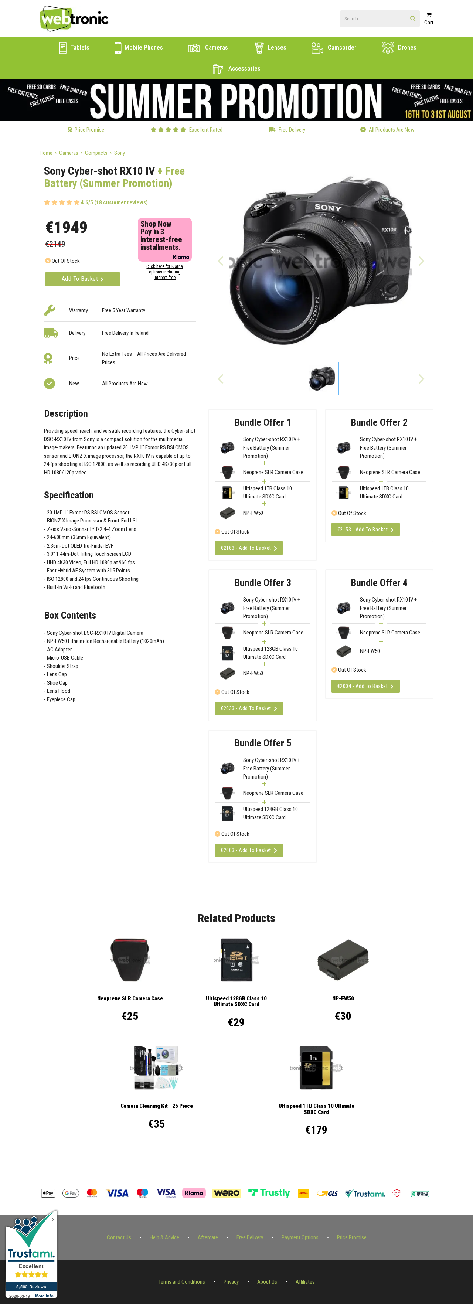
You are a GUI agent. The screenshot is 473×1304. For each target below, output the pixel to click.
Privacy (231, 1282)
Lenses (276, 47)
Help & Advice (164, 1237)
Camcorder (341, 47)
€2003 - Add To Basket (246, 850)
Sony (119, 153)
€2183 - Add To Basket (246, 548)
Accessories (244, 68)
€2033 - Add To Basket (246, 708)
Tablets (79, 47)
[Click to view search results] (413, 19)
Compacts (96, 153)
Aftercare (208, 1237)
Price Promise (352, 1237)
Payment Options (300, 1237)
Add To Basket (81, 278)
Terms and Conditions (182, 1282)
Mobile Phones (143, 47)
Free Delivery (249, 1237)
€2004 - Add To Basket (362, 686)
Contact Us (119, 1237)
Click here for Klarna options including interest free (164, 272)
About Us (267, 1282)
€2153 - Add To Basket (362, 529)
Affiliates (305, 1282)
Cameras (216, 47)
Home (46, 153)
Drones (406, 47)
